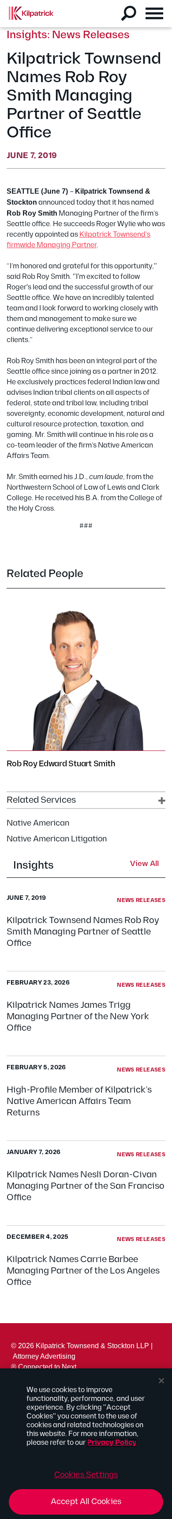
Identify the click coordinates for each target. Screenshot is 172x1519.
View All (144, 864)
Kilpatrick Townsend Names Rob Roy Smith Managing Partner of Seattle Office (83, 932)
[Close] (161, 1380)
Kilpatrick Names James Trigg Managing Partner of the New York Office (78, 1016)
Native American (38, 823)
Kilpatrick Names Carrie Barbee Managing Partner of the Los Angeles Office (83, 1271)
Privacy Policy (112, 1443)
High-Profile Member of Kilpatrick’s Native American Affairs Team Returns (79, 1101)
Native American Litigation (57, 839)
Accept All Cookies (86, 1501)
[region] (86, 1443)
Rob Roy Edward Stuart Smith (61, 764)
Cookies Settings (86, 1474)
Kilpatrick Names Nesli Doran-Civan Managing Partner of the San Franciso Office (86, 1186)
